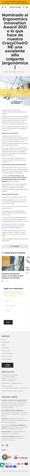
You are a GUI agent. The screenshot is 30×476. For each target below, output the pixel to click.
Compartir (16, 246)
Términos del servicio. (10, 295)
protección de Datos (7, 353)
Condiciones (5, 348)
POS (13, 471)
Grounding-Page (6, 359)
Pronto (4, 234)
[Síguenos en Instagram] (7, 445)
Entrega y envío (6, 350)
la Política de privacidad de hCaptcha (16, 293)
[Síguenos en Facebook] (3, 445)
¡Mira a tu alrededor (7, 239)
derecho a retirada (7, 356)
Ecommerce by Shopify (22, 471)
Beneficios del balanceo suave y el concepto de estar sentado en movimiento (13, 276)
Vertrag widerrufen (7, 365)
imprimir (4, 345)
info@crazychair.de (12, 378)
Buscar (4, 339)
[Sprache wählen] (27, 7)
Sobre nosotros (6, 342)
